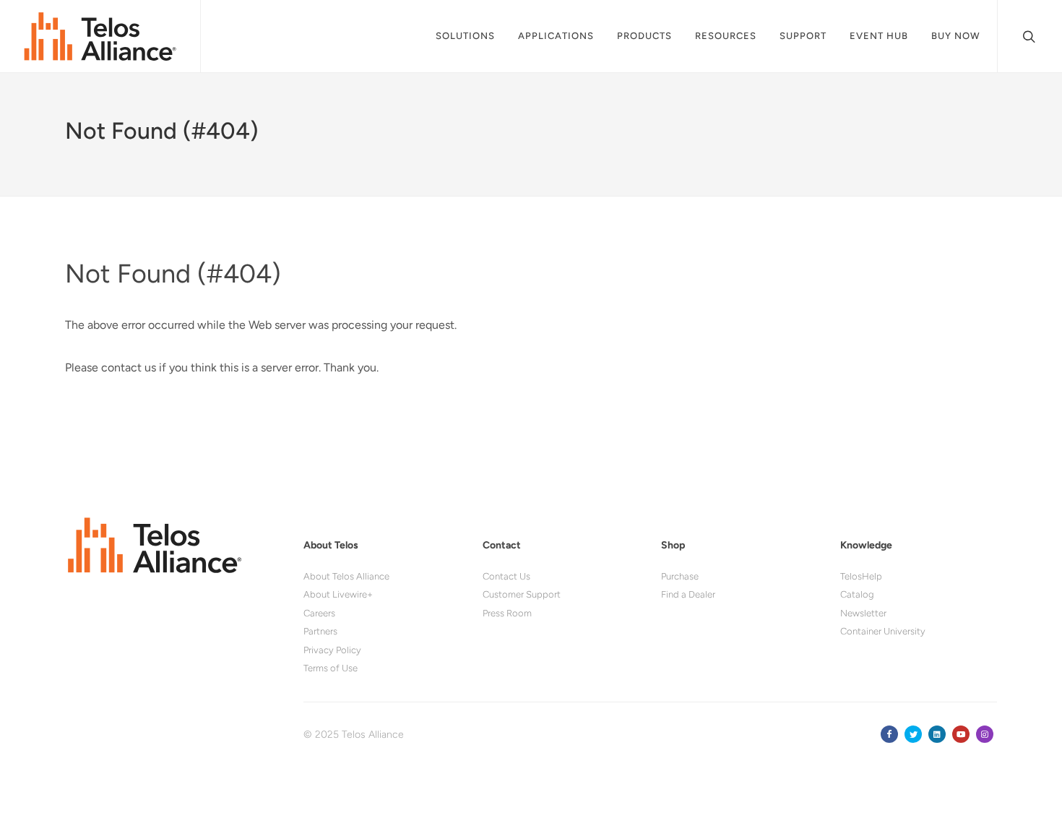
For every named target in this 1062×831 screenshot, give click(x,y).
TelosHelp (861, 576)
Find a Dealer (688, 594)
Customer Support (522, 594)
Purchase (680, 576)
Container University (882, 631)
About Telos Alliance (346, 576)
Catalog (857, 594)
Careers (319, 613)
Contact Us (506, 576)
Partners (320, 631)
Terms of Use (330, 668)
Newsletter (863, 613)
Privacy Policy (332, 650)
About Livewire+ (338, 594)
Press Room (507, 613)
